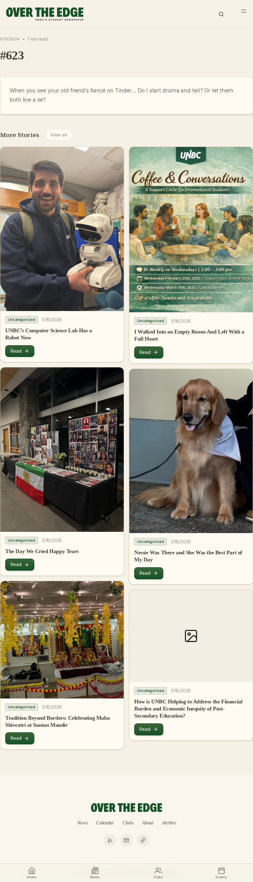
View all (58, 134)
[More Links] (143, 840)
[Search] (221, 14)
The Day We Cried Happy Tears (42, 551)
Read (16, 351)
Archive (169, 822)
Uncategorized (21, 319)
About (147, 822)
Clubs (127, 822)
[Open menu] (244, 11)
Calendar (105, 822)
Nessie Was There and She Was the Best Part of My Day (188, 556)
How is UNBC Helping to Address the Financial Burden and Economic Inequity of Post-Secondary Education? (188, 708)
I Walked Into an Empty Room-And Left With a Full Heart (189, 335)
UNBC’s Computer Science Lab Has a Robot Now (48, 334)
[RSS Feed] (110, 840)
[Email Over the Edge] (126, 840)
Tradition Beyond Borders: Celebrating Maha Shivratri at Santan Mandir (57, 721)
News (82, 822)
